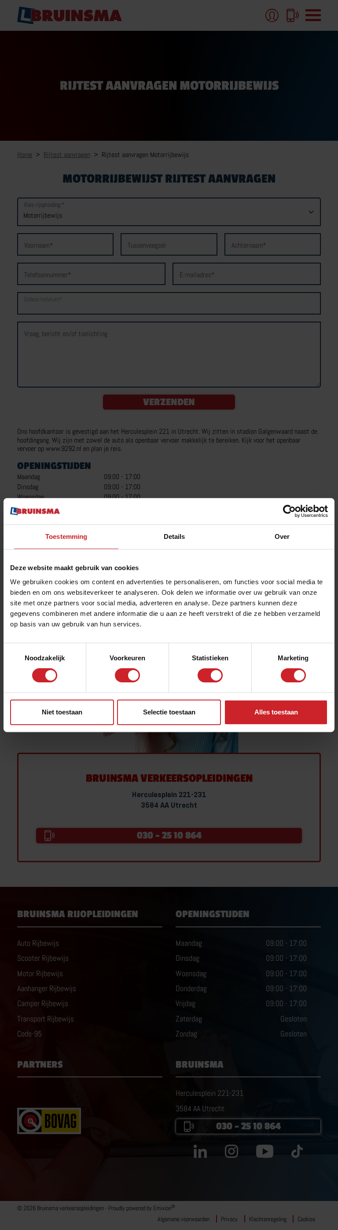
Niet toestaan (62, 712)
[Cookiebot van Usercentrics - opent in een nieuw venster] (289, 511)
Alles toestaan (276, 712)
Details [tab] (174, 536)
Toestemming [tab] (66, 536)
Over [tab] (282, 536)
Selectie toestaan (169, 712)
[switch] (127, 675)
